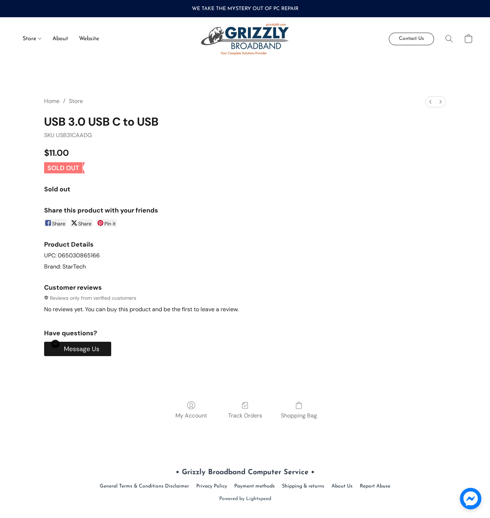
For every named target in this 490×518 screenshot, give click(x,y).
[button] (245, 39)
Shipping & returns (303, 486)
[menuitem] (430, 102)
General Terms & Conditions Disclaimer (144, 486)
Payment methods (254, 486)
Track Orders (245, 415)
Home (52, 101)
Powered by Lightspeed (245, 498)
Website (89, 39)
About (60, 39)
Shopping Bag (299, 415)
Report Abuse (375, 486)
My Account (191, 415)
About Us (342, 486)
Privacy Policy (211, 486)
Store (30, 39)
